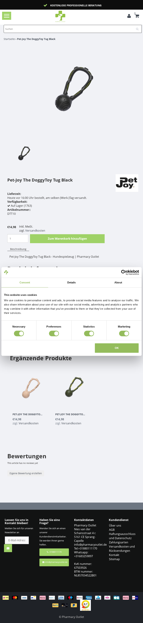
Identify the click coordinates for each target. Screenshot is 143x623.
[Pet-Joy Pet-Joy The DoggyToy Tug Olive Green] (74, 386)
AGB (112, 530)
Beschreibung (18, 249)
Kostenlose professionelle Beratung (59, 5)
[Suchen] (138, 27)
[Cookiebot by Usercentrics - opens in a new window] (123, 272)
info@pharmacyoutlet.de (56, 562)
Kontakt (114, 555)
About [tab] (118, 282)
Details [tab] (71, 282)
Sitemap (114, 559)
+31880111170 (55, 552)
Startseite (9, 39)
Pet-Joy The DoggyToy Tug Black (36, 39)
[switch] (54, 333)
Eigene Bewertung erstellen (26, 473)
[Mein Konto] (129, 16)
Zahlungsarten (118, 542)
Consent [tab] (25, 282)
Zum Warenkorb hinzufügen (67, 239)
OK (117, 347)
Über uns (115, 525)
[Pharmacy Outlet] (65, 16)
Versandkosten (35, 230)
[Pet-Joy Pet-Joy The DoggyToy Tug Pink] (31, 386)
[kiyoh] (85, 605)
